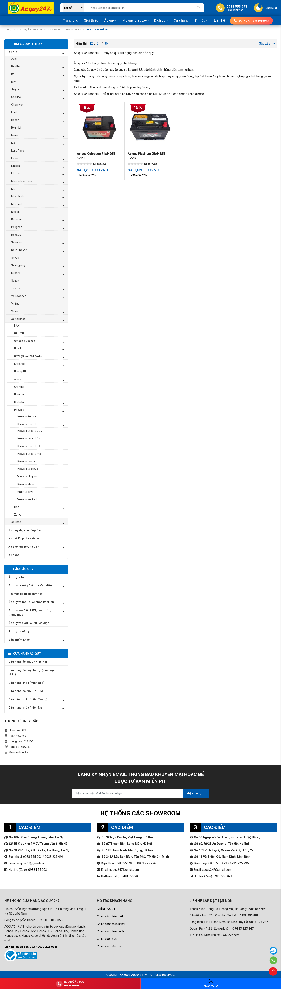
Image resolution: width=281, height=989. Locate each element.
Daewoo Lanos (26, 461)
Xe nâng (13, 555)
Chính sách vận (107, 939)
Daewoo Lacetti (72, 29)
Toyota (15, 288)
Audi (14, 58)
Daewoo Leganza (27, 468)
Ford (14, 112)
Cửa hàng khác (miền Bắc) (26, 682)
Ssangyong (18, 265)
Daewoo (55, 29)
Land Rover (18, 150)
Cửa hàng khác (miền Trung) (27, 699)
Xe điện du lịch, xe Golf (24, 546)
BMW (14, 81)
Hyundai (16, 127)
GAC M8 (19, 333)
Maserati (16, 204)
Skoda (15, 257)
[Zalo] (273, 951)
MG (13, 188)
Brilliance (19, 363)
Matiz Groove (25, 491)
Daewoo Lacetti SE (28, 438)
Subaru (15, 273)
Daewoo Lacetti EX (28, 446)
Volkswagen (18, 295)
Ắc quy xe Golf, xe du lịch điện (28, 623)
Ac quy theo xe (27, 29)
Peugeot (16, 227)
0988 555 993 (37, 870)
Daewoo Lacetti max (29, 453)
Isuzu (14, 135)
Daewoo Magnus (27, 476)
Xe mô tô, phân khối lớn (24, 538)
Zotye (17, 514)
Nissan (15, 211)
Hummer (19, 394)
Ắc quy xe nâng (18, 631)
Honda (15, 119)
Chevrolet (17, 104)
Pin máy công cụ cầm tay (25, 594)
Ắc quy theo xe (134, 20)
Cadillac (16, 97)
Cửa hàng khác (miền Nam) (27, 707)
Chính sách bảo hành (110, 931)
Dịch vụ (159, 20)
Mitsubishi (17, 196)
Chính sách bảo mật (110, 916)
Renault (16, 234)
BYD (13, 74)
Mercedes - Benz (21, 181)
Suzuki (15, 280)
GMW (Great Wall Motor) (28, 356)
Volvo (14, 311)
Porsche (16, 219)
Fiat (16, 506)
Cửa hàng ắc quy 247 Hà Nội (27, 661)
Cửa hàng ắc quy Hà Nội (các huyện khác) (32, 672)
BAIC (17, 325)
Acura (17, 379)
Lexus (15, 158)
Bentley (16, 66)
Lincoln (15, 165)
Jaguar (15, 89)
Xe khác (16, 522)
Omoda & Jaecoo (24, 340)
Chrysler (19, 386)
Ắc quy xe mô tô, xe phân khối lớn (31, 602)
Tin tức (200, 20)
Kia (13, 142)
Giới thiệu (91, 20)
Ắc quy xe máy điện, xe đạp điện (30, 585)
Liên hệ (219, 20)
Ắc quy (109, 20)
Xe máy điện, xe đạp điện (25, 530)
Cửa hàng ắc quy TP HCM (25, 691)
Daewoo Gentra (26, 416)
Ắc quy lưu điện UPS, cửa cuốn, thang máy (29, 613)
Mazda (15, 173)
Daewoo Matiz (26, 484)
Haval (17, 348)
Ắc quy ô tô (16, 577)
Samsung (17, 242)
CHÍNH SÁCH (106, 909)
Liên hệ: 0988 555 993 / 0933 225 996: (30, 947)
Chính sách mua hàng (111, 924)
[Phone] (273, 960)
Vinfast (15, 303)
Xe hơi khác (18, 318)
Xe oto (43, 29)
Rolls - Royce (19, 250)
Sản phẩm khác (19, 639)
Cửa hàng (181, 20)
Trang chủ (70, 20)
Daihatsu (19, 402)
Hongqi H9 (20, 371)
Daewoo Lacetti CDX (29, 430)
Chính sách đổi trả (109, 946)
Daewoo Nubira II (27, 499)
